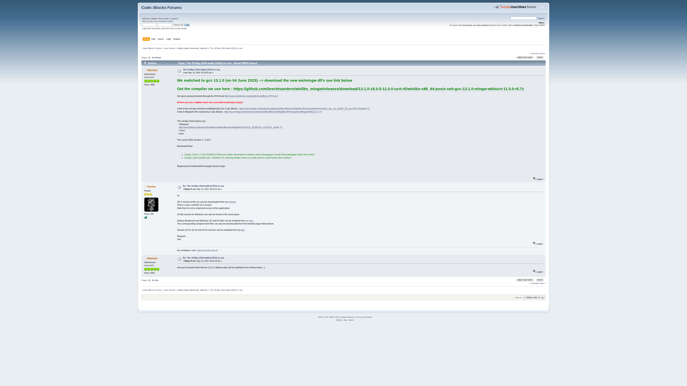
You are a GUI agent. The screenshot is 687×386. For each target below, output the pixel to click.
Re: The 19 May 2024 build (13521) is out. (203, 186)
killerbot (203, 48)
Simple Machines (348, 317)
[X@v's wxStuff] (145, 218)
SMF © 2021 (334, 317)
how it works (236, 102)
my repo (249, 220)
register (174, 19)
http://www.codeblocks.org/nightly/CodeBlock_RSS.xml (251, 96)
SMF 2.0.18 (323, 317)
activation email (165, 21)
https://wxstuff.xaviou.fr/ (207, 250)
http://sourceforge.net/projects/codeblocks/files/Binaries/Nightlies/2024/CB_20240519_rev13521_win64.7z (230, 127)
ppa (243, 230)
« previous (534, 53)
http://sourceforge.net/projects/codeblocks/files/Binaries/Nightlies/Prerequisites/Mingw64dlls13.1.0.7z (273, 112)
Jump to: (518, 297)
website (232, 202)
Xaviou (151, 186)
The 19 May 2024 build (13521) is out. (201, 69)
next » (542, 53)
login (167, 19)
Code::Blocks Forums (161, 7)
